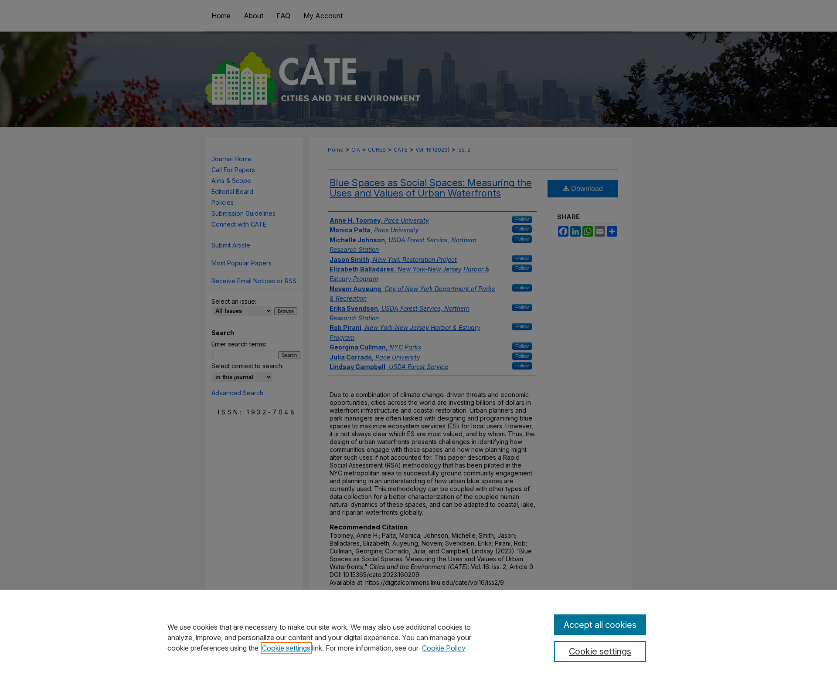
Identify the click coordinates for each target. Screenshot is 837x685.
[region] (418, 637)
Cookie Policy (444, 648)
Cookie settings (286, 648)
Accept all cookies (600, 625)
